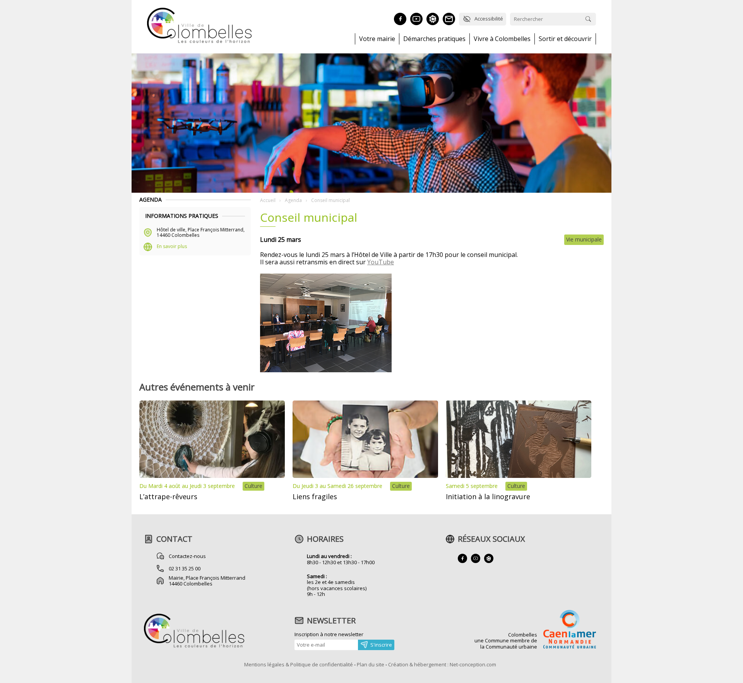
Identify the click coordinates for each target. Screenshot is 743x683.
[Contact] (449, 19)
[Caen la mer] (569, 630)
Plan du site (370, 664)
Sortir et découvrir (565, 39)
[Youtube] (416, 19)
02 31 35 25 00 (184, 568)
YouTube (380, 262)
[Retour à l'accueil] (194, 646)
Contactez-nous (187, 556)
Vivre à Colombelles (502, 39)
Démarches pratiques (434, 39)
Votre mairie (377, 39)
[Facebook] (400, 19)
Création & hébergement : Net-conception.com (442, 664)
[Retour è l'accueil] (199, 42)
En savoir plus (172, 246)
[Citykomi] (432, 19)
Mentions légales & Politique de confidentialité (298, 664)
